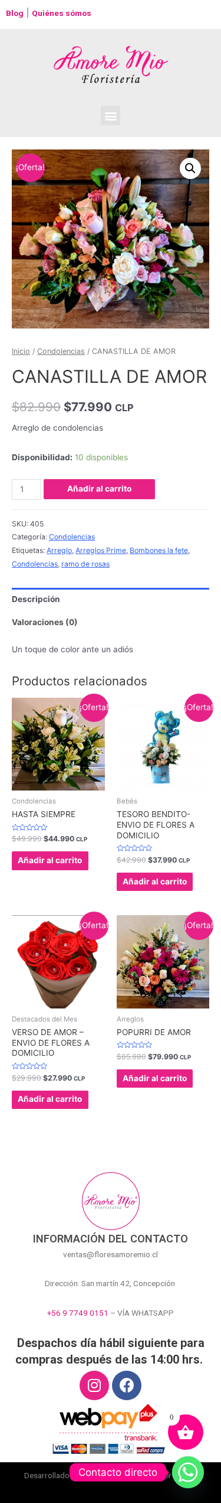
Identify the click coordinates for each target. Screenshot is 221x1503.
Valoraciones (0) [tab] (45, 622)
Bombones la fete (159, 550)
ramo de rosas (85, 563)
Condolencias (61, 351)
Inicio (21, 351)
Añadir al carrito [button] (50, 860)
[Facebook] (126, 1385)
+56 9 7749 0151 (77, 1312)
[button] (110, 115)
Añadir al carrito (99, 488)
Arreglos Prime (100, 550)
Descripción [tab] (36, 599)
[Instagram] (94, 1385)
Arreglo (59, 550)
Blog (15, 13)
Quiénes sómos (61, 13)
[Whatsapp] (188, 1472)
